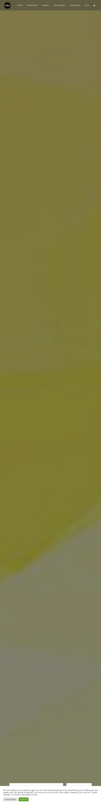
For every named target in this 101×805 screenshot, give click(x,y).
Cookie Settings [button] (10, 799)
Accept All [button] (23, 799)
